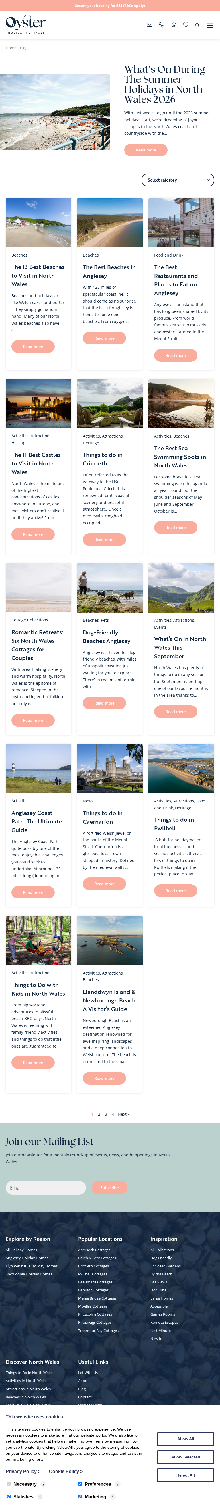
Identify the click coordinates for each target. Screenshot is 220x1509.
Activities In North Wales (26, 1380)
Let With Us (88, 1372)
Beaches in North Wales (26, 1397)
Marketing (95, 1496)
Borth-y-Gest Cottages (97, 1257)
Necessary (25, 1484)
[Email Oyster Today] (149, 25)
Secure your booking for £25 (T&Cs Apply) (110, 5)
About (83, 1380)
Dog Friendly (161, 1257)
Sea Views (158, 1282)
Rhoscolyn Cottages (95, 1314)
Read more (146, 150)
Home (11, 47)
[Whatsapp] (174, 25)
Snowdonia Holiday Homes (29, 1274)
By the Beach (161, 1274)
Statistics (23, 1496)
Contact (85, 1397)
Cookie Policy (66, 1471)
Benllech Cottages (93, 1290)
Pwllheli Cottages (92, 1274)
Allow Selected (185, 1457)
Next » (124, 1114)
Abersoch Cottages (94, 1249)
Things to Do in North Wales (29, 1372)
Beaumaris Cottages (95, 1282)
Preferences (98, 1484)
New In (156, 1338)
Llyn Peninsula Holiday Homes (32, 1266)
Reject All (185, 1475)
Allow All (185, 1439)
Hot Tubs (158, 1290)
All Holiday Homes (21, 1249)
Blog (82, 1388)
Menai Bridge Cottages (97, 1298)
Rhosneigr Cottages (94, 1322)
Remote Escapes (164, 1322)
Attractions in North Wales (28, 1388)
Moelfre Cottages (92, 1306)
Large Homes (161, 1298)
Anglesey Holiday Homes (27, 1257)
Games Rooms (162, 1314)
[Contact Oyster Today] (161, 25)
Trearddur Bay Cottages (98, 1330)
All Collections (162, 1249)
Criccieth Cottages (93, 1266)
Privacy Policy (23, 1471)
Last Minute (160, 1330)
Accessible (159, 1306)
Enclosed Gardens (165, 1266)
